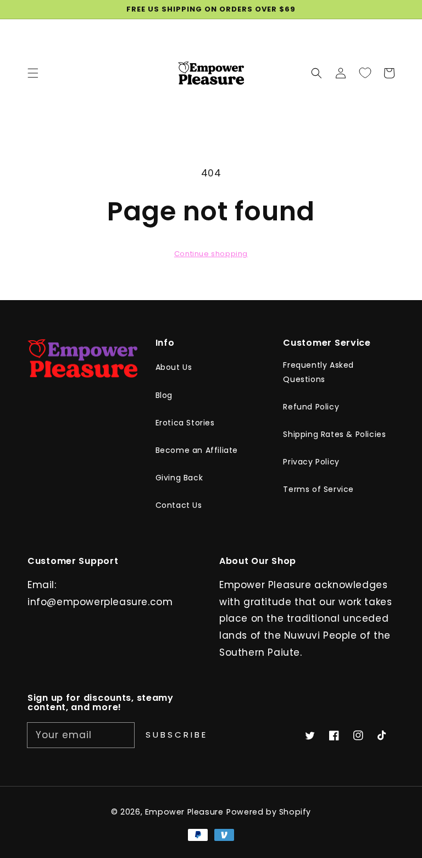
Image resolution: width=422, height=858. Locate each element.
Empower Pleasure (184, 811)
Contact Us (179, 505)
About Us (174, 367)
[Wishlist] (365, 72)
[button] (316, 72)
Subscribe (177, 734)
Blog (164, 395)
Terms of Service (318, 489)
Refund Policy (311, 406)
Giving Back (179, 477)
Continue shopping (211, 253)
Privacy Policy (311, 461)
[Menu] (33, 72)
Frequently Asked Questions (318, 371)
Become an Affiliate (197, 450)
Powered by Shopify (268, 811)
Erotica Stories (185, 422)
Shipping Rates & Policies (334, 434)
